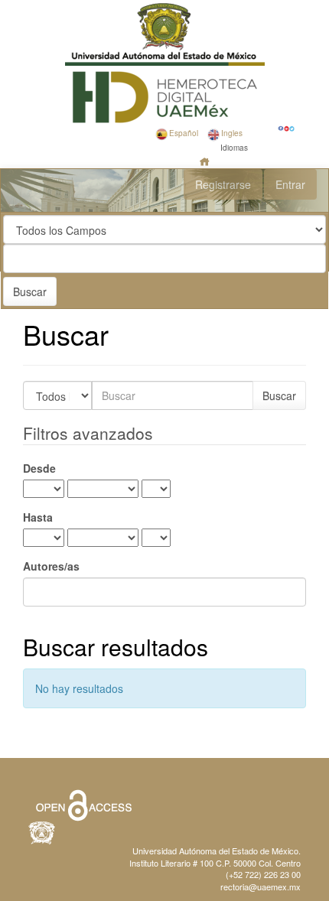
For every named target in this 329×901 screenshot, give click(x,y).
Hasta (38, 517)
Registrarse (223, 184)
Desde (39, 468)
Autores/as (51, 566)
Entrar (290, 184)
